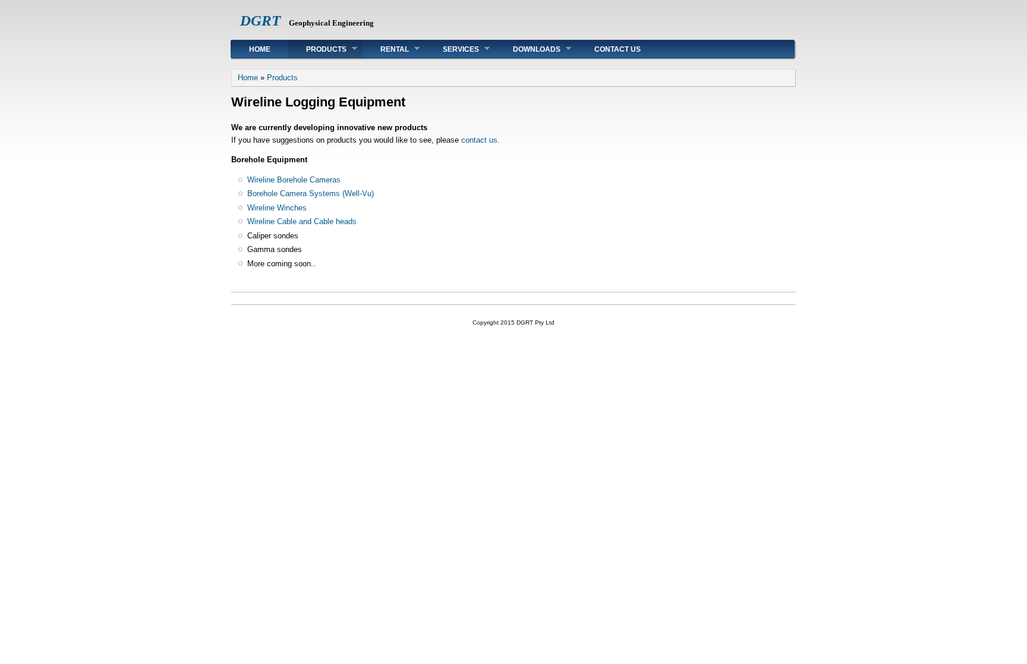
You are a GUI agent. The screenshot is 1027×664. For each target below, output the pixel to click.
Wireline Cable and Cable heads (302, 221)
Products (317, 49)
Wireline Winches (277, 207)
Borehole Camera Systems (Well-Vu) (310, 193)
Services (452, 49)
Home (259, 49)
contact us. (480, 140)
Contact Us (617, 49)
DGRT (260, 20)
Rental (386, 49)
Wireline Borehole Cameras (294, 179)
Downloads (527, 49)
